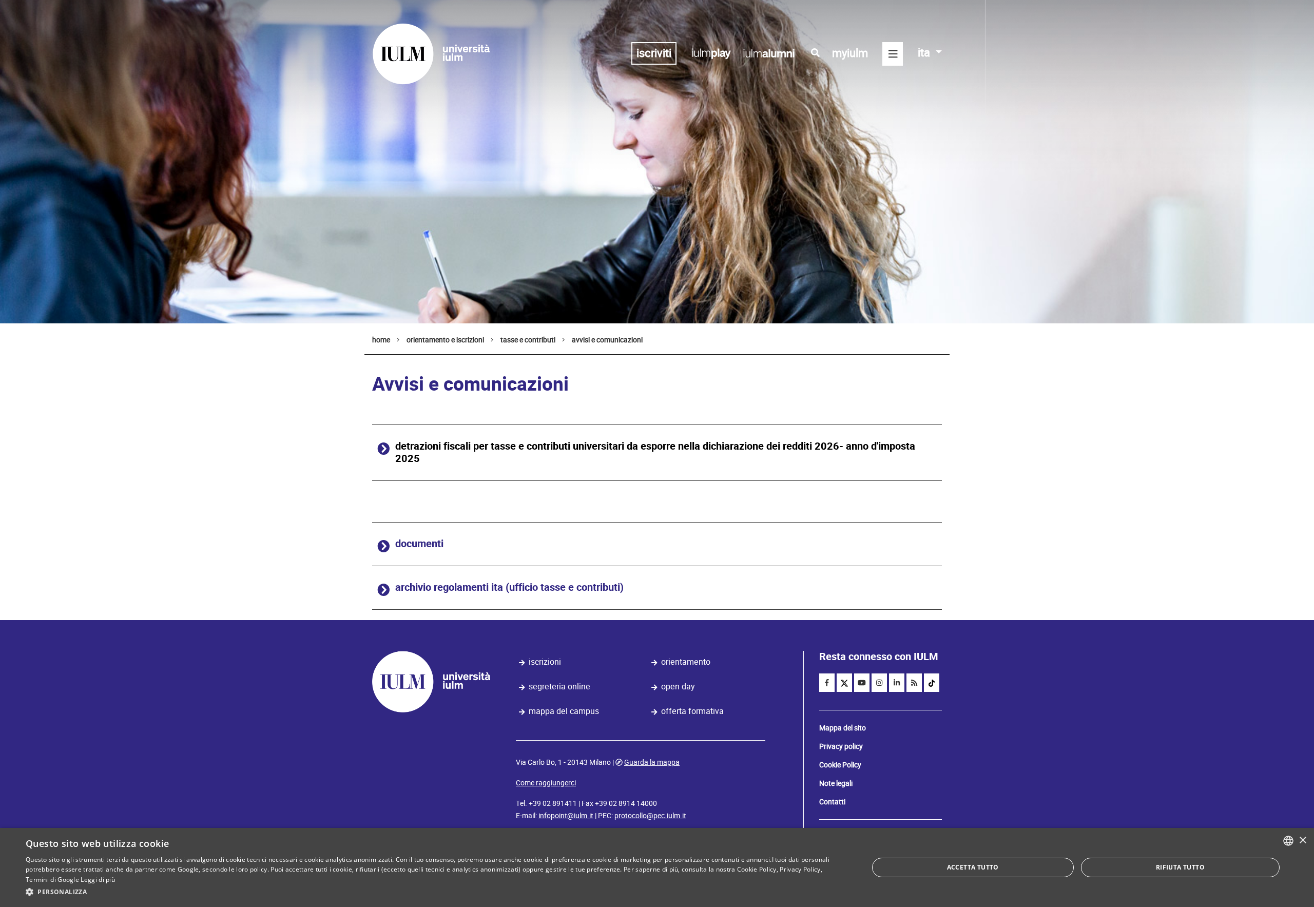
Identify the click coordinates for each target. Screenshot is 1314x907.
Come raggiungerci (546, 783)
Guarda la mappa (652, 762)
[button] (434, 892)
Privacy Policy (800, 869)
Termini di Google (52, 879)
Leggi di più (98, 879)
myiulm (850, 53)
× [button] (1302, 840)
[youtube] (861, 682)
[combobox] (1288, 841)
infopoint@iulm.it (565, 815)
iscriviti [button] (653, 53)
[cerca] (815, 53)
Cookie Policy (840, 765)
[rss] (914, 682)
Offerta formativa (692, 711)
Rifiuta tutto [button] (1180, 867)
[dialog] (657, 867)
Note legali (836, 783)
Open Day (678, 686)
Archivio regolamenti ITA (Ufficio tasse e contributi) (509, 587)
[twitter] (844, 682)
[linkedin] (896, 682)
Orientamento (685, 662)
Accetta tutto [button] (973, 867)
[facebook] (827, 682)
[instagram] (879, 682)
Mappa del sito (842, 728)
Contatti (832, 802)
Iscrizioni (545, 662)
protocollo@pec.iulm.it (650, 815)
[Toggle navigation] (892, 54)
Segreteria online (559, 686)
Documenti (419, 543)
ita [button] (925, 53)
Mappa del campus (564, 711)
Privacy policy (841, 746)
